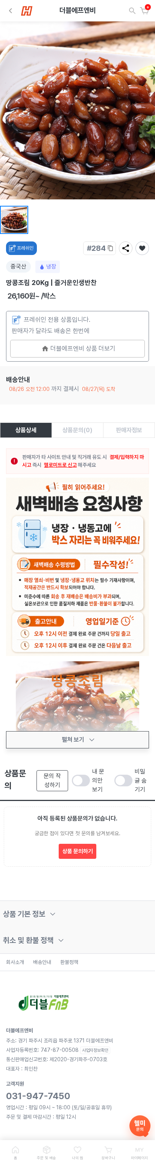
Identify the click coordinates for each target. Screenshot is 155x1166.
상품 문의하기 (77, 851)
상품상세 (25, 430)
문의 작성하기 (52, 780)
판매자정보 (129, 430)
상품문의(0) (77, 430)
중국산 (18, 266)
